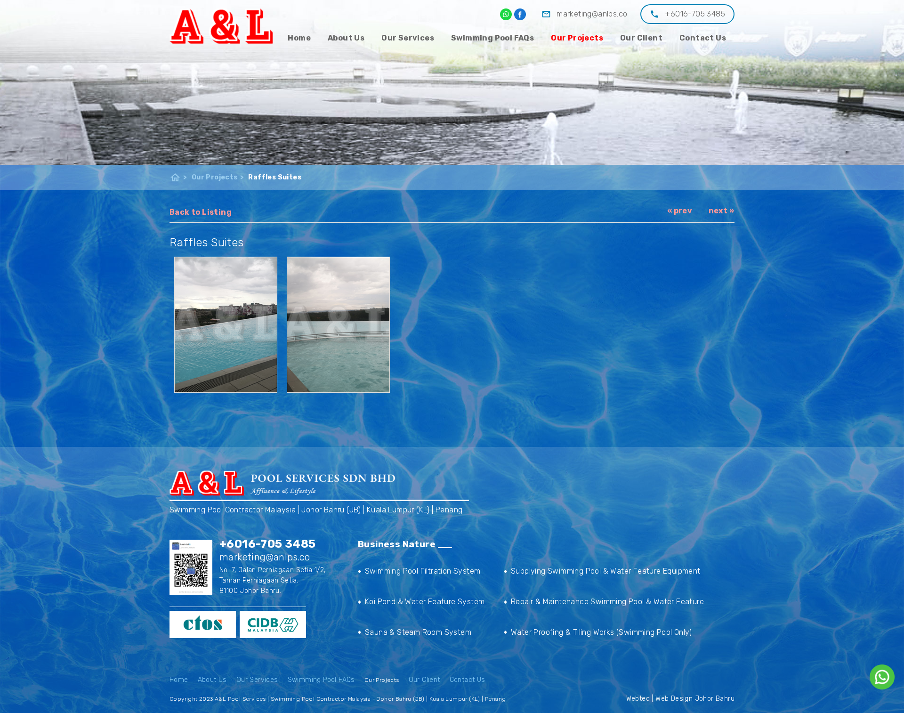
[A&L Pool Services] (222, 25)
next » (721, 210)
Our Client (641, 37)
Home (299, 37)
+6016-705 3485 (695, 13)
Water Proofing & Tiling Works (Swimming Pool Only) (601, 632)
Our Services (407, 37)
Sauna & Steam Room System (418, 632)
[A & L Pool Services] (520, 14)
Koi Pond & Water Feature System (424, 601)
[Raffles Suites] (226, 324)
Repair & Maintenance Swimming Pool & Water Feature (607, 601)
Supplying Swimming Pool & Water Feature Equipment (606, 571)
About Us (346, 37)
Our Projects (577, 37)
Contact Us (702, 37)
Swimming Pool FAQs (492, 37)
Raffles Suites (274, 177)
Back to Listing (201, 212)
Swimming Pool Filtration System (422, 571)
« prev (679, 210)
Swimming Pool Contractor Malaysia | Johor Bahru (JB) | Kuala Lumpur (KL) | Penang (316, 509)
